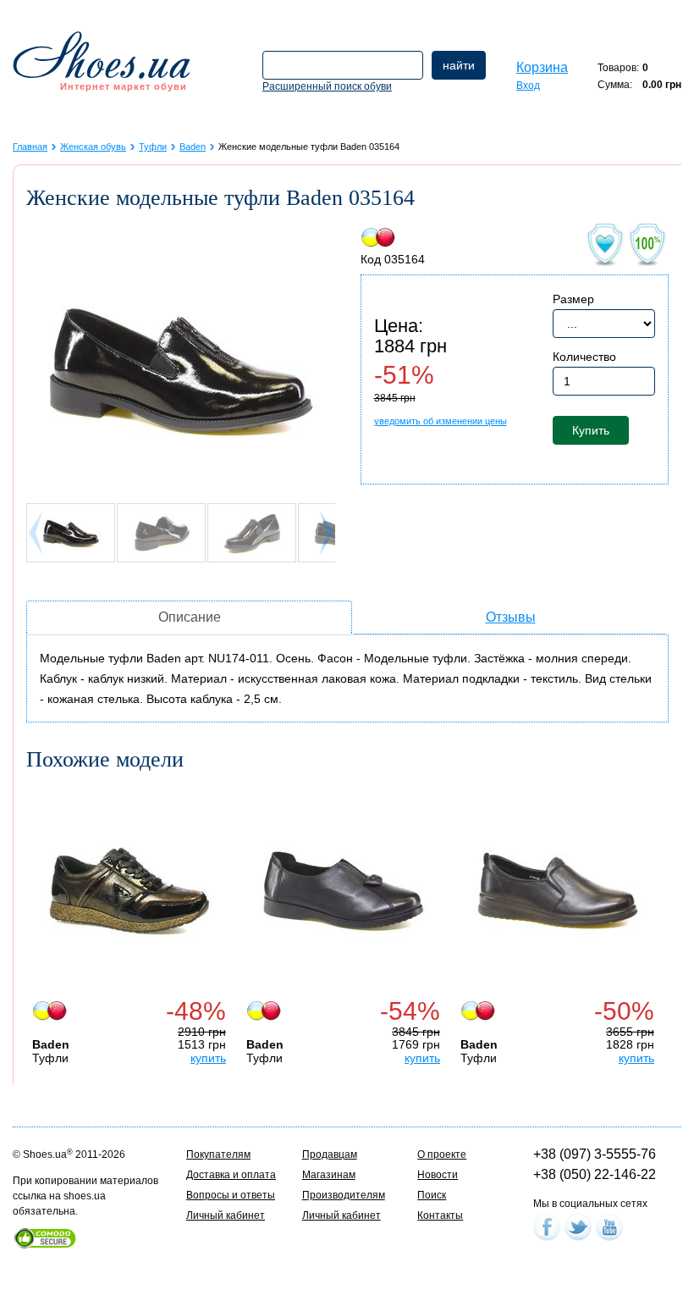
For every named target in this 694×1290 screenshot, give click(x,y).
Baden (192, 146)
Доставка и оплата (231, 1175)
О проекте (441, 1154)
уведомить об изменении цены (440, 421)
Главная (30, 146)
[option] (133, 925)
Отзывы (511, 617)
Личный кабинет (225, 1215)
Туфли (153, 146)
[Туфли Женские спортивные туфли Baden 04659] (129, 891)
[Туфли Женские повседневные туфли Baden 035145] (557, 891)
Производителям (343, 1195)
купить (208, 1058)
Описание (189, 617)
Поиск (431, 1195)
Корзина (542, 67)
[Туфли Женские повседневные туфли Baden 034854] (343, 891)
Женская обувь (93, 146)
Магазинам (328, 1175)
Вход (528, 85)
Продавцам (329, 1154)
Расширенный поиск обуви (327, 86)
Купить (590, 430)
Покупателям (218, 1154)
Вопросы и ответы (230, 1195)
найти (459, 65)
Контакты (440, 1215)
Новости (437, 1175)
